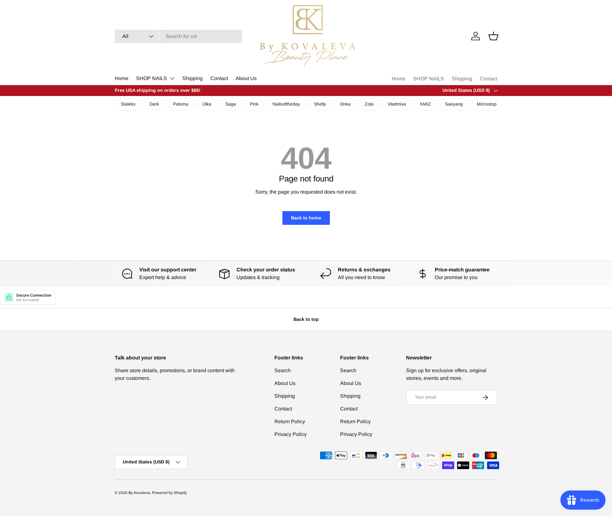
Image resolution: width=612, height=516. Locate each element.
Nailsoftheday (286, 104)
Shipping (192, 78)
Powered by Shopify (169, 492)
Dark (154, 104)
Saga (230, 104)
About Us (246, 78)
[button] (493, 36)
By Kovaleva (139, 492)
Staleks (128, 104)
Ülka (206, 104)
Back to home (306, 217)
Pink (254, 104)
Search (282, 370)
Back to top (306, 319)
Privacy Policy (290, 434)
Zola (369, 104)
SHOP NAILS (151, 78)
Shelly (320, 104)
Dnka (345, 104)
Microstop (487, 104)
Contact (219, 78)
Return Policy (289, 421)
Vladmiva (397, 104)
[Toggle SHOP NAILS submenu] (172, 78)
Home (121, 78)
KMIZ (425, 104)
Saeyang (454, 104)
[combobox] (178, 36)
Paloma (180, 104)
